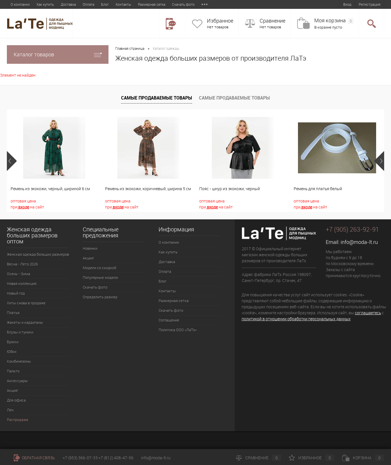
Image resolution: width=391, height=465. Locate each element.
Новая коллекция (21, 283)
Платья (13, 312)
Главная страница (129, 48)
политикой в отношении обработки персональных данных (296, 318)
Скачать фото (183, 4)
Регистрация (369, 4)
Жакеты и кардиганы (25, 322)
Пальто (13, 370)
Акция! (12, 390)
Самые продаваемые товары (156, 98)
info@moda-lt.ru (359, 242)
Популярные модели (100, 277)
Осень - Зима (18, 273)
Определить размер (100, 296)
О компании (20, 4)
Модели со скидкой (99, 267)
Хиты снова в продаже (26, 302)
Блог (105, 4)
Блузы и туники (20, 332)
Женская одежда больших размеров (38, 254)
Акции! (88, 258)
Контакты (123, 4)
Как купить (45, 4)
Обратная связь (38, 457)
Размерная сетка (151, 4)
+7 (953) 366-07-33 (80, 457)
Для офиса (16, 400)
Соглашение (169, 320)
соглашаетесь (368, 312)
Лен (10, 409)
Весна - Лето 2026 (22, 264)
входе (23, 207)
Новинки (90, 248)
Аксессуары (17, 380)
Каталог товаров (34, 54)
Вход (347, 4)
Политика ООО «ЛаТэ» (178, 329)
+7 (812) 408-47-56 (115, 457)
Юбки (11, 351)
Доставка (68, 4)
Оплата (88, 4)
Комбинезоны (19, 361)
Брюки (12, 341)
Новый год (16, 293)
